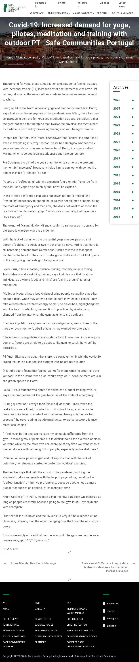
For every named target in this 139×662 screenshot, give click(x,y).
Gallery (40, 608)
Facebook (40, 4)
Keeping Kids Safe (13, 630)
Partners (40, 642)
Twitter (62, 4)
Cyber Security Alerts (48, 636)
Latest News (123, 4)
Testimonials (11, 624)
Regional (102, 13)
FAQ (5, 602)
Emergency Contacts (80, 630)
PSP (69, 603)
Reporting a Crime (46, 630)
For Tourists (75, 619)
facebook (112, 603)
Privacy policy (82, 656)
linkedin (111, 626)
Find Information (58, 13)
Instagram (82, 4)
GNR (37, 603)
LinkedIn (104, 4)
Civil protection (77, 624)
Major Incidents (82, 13)
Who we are (37, 13)
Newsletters (43, 619)
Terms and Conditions (103, 656)
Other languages (122, 13)
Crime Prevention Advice (82, 636)
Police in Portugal (14, 636)
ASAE (6, 608)
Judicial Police (44, 624)
